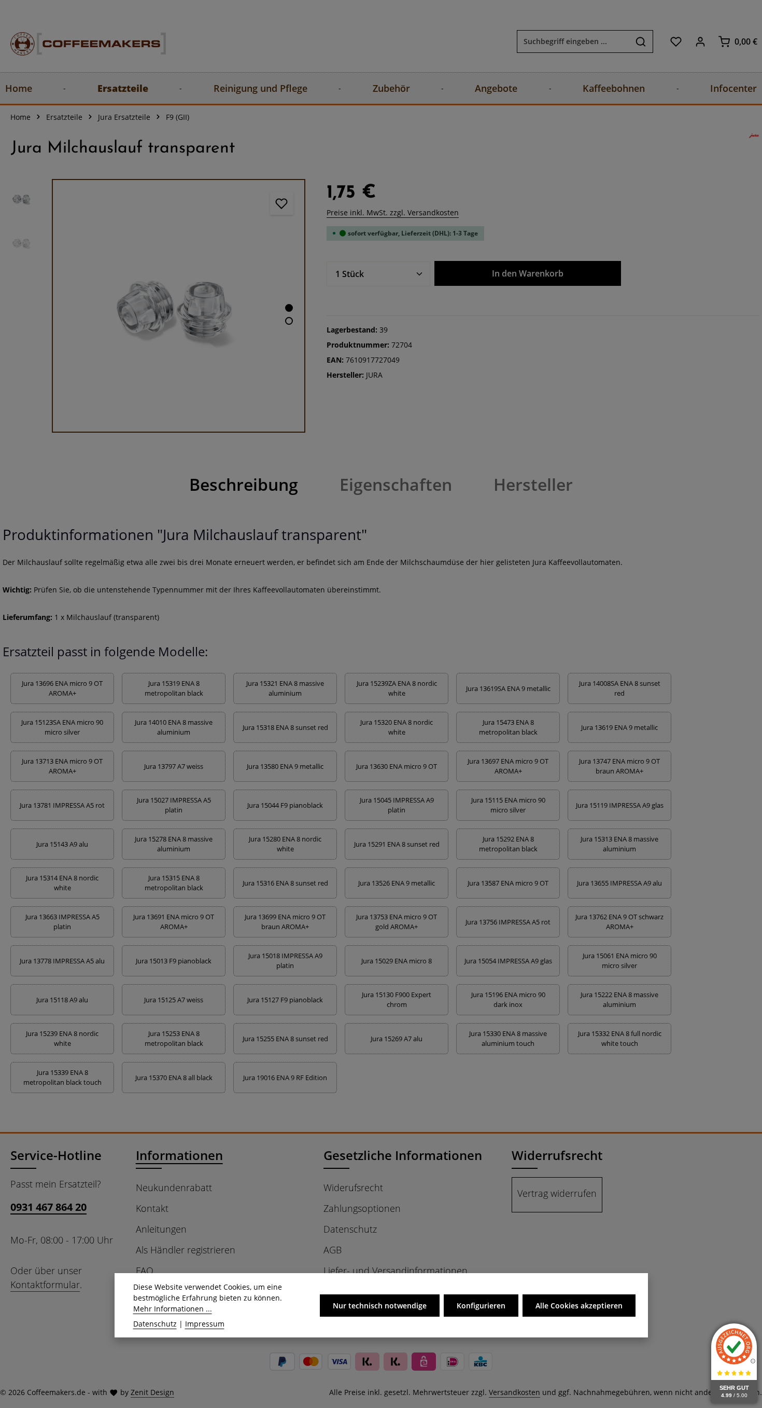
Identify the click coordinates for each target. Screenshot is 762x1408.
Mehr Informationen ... (172, 1309)
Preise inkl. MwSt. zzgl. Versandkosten (393, 212)
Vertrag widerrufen (557, 1193)
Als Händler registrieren (185, 1250)
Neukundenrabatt (174, 1187)
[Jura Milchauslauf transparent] (178, 306)
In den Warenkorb (527, 273)
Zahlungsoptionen (362, 1208)
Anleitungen (161, 1229)
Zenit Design (152, 1392)
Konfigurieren (481, 1305)
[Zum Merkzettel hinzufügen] (281, 203)
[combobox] (573, 41)
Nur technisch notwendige (380, 1305)
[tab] (244, 484)
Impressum (204, 1324)
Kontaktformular (45, 1284)
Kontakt (152, 1208)
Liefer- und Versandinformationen (395, 1270)
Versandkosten (514, 1392)
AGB (332, 1250)
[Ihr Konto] (700, 41)
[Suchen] (641, 41)
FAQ (144, 1270)
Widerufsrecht (353, 1187)
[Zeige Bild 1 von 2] (289, 308)
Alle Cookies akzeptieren (579, 1305)
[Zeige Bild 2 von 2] (289, 321)
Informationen (179, 1155)
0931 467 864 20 (48, 1207)
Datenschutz (350, 1229)
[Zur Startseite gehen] (78, 41)
